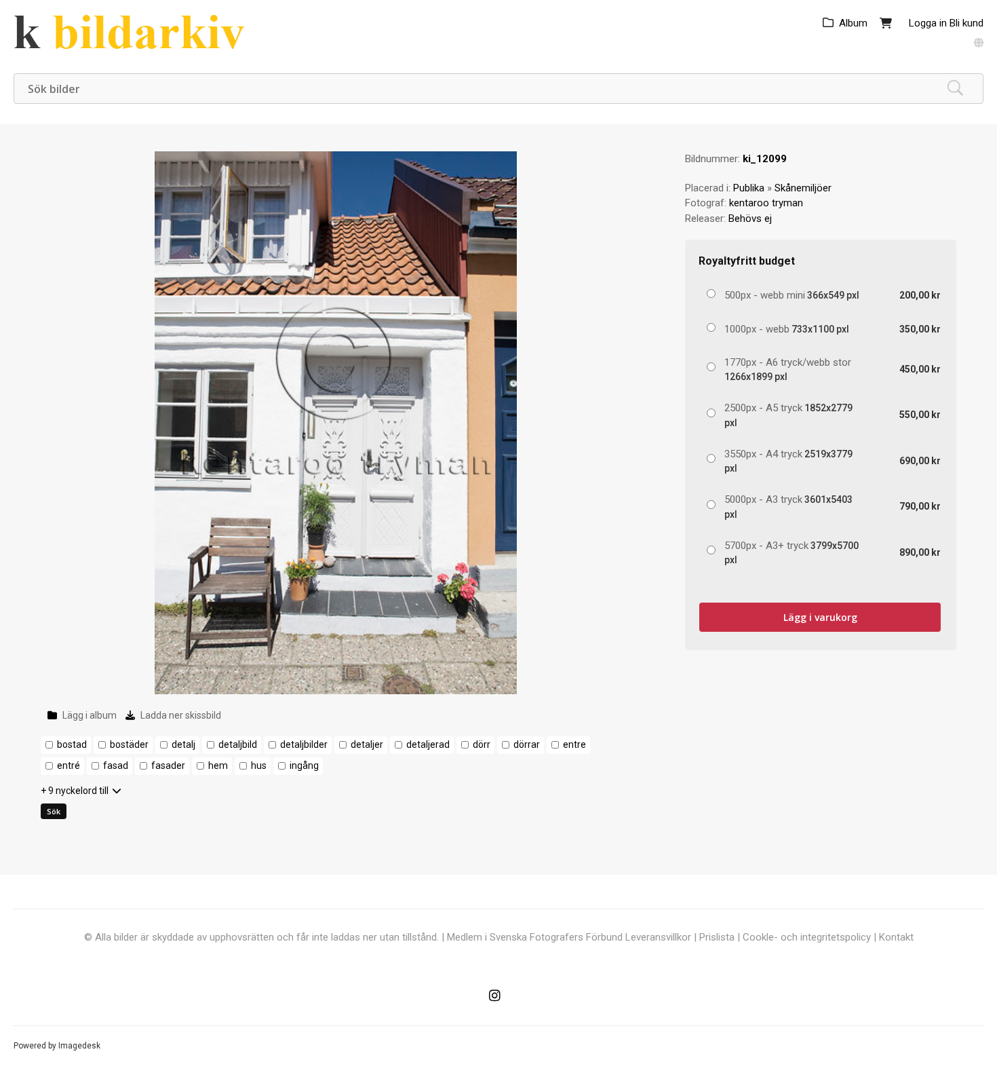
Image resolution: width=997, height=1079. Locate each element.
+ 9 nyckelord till (75, 790)
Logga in (928, 23)
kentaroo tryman (766, 203)
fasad (115, 765)
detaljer (367, 744)
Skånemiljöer (803, 188)
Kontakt (896, 937)
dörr (481, 744)
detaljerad (428, 744)
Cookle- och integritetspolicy (807, 937)
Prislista (717, 937)
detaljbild (237, 744)
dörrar (526, 744)
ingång (304, 765)
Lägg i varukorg (820, 617)
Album (853, 23)
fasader (168, 765)
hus (259, 765)
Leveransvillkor (658, 937)
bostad (72, 744)
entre (574, 744)
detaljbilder (304, 744)
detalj (183, 744)
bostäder (129, 744)
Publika (748, 188)
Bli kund (966, 23)
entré (68, 765)
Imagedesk (79, 1045)
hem (218, 765)
